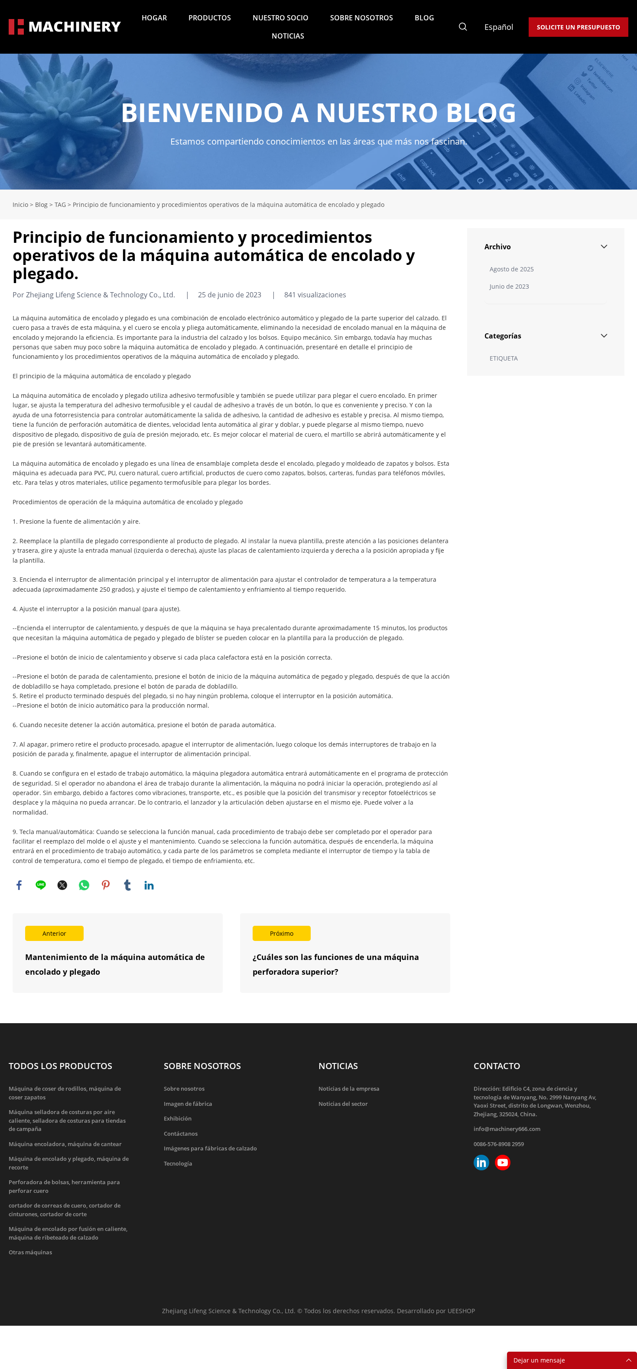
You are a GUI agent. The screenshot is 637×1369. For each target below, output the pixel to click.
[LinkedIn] (149, 885)
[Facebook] (19, 885)
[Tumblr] (127, 885)
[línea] (40, 885)
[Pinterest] (105, 885)
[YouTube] (502, 1162)
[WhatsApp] (84, 885)
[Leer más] (118, 953)
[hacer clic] (318, 122)
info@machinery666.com (507, 1129)
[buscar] (462, 28)
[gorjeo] (62, 885)
